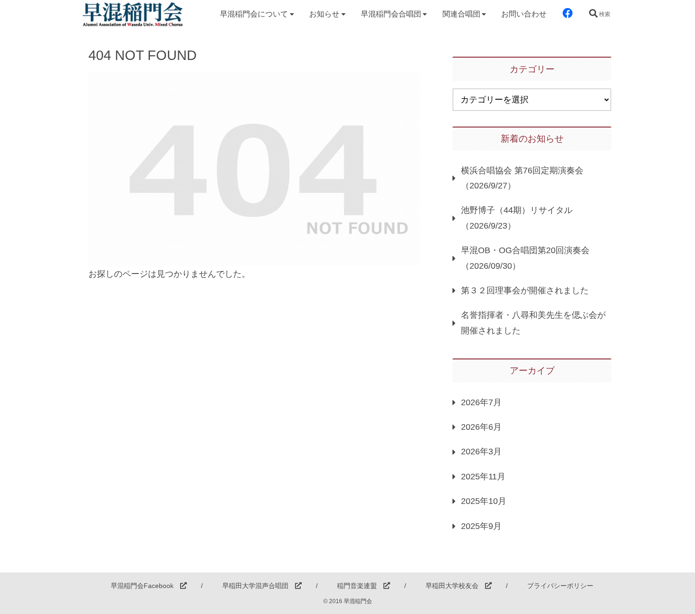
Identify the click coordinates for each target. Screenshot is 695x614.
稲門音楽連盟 (360, 585)
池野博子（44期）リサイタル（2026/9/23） (517, 217)
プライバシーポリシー (560, 585)
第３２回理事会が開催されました (525, 290)
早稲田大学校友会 (455, 585)
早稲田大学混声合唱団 (258, 585)
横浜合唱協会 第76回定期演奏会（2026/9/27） (522, 178)
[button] (473, 568)
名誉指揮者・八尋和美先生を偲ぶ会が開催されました (533, 322)
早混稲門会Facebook (145, 585)
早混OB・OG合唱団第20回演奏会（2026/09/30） (525, 258)
